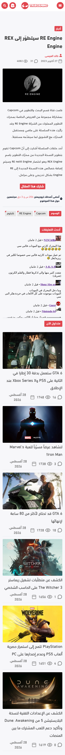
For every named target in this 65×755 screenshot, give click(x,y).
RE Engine (25, 213)
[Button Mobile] (60, 5)
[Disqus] (32, 276)
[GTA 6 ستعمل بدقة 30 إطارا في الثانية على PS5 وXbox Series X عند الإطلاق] (32, 350)
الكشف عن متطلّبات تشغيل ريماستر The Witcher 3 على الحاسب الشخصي (33, 583)
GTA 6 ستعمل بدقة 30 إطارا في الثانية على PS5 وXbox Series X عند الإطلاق (34, 379)
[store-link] (12, 5)
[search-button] (4, 5)
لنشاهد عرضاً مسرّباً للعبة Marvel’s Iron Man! (36, 450)
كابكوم (10, 213)
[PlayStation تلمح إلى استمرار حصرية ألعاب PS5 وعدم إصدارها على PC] (32, 624)
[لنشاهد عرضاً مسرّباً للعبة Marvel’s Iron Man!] (32, 424)
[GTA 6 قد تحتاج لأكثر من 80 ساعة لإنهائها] (32, 491)
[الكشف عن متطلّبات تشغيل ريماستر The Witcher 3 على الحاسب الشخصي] (32, 557)
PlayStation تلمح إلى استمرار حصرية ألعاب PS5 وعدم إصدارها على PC (34, 649)
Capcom (41, 213)
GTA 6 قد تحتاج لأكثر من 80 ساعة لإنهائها (36, 516)
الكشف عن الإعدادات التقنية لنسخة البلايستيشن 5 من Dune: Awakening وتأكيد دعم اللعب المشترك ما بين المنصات (33, 724)
